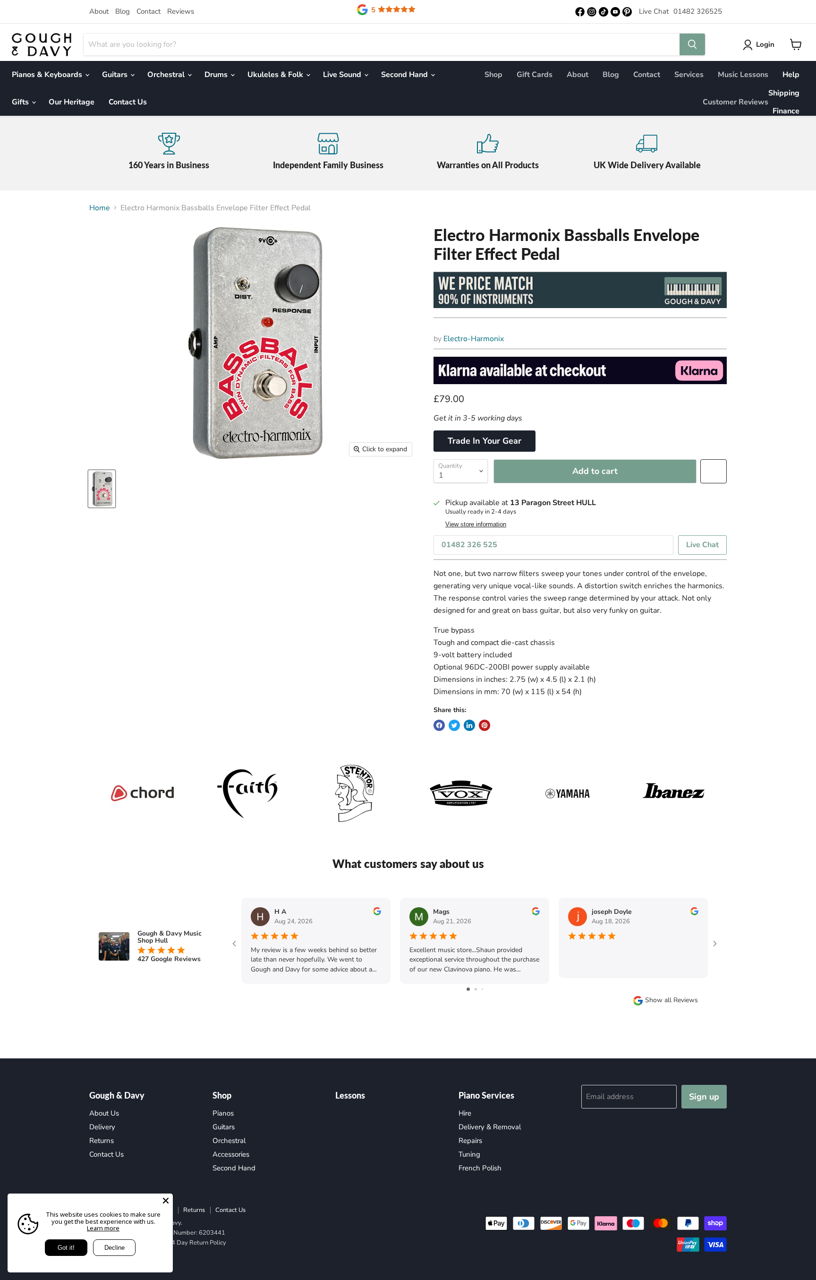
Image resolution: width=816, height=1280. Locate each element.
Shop (493, 74)
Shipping (783, 93)
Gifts (21, 102)
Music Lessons (743, 74)
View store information (475, 524)
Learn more (103, 1228)
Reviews (180, 11)
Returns (101, 1140)
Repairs (470, 1140)
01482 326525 (697, 11)
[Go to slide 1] (468, 989)
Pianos (223, 1113)
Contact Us (128, 102)
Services (689, 74)
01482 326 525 (469, 545)
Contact (148, 11)
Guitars (115, 74)
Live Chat (654, 11)
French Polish (480, 1168)
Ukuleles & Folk (276, 74)
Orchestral (167, 74)
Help (790, 74)
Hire (465, 1113)
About (99, 11)
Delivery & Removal (490, 1127)
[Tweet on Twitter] (454, 725)
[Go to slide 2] (476, 989)
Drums (217, 74)
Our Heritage (71, 102)
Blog (122, 11)
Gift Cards (534, 74)
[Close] (165, 1200)
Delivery (102, 1127)
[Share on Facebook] (439, 725)
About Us (104, 1113)
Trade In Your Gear (484, 441)
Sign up (704, 1096)
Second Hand (405, 74)
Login (765, 44)
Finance (786, 111)
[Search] (692, 44)
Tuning (469, 1154)
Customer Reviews (735, 102)
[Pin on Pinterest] (484, 725)
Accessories (230, 1154)
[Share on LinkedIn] (469, 725)
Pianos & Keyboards (48, 74)
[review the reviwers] (377, 913)
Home (99, 208)
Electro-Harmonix (473, 339)
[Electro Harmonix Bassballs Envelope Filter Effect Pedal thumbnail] (101, 488)
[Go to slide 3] (482, 989)
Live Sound (343, 74)
